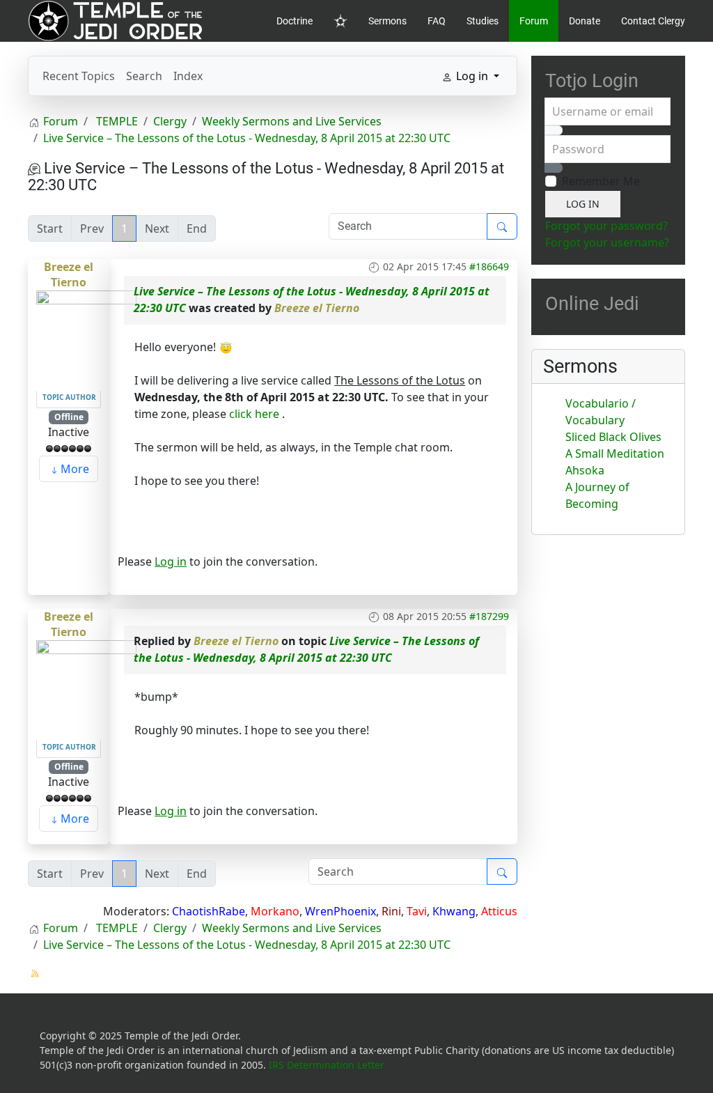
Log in (171, 561)
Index (188, 76)
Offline (69, 417)
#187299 (489, 616)
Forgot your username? (607, 242)
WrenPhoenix (340, 911)
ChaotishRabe (208, 911)
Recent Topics (78, 76)
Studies (483, 20)
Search (144, 76)
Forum (533, 20)
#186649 (489, 266)
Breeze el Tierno (68, 274)
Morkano (275, 911)
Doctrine (294, 20)
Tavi (417, 911)
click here (254, 413)
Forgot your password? (606, 225)
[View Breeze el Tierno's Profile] (86, 339)
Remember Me (601, 181)
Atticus (499, 911)
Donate (584, 20)
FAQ (437, 20)
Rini (391, 911)
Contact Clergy (653, 20)
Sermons (387, 20)
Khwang (454, 911)
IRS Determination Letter (326, 1064)
